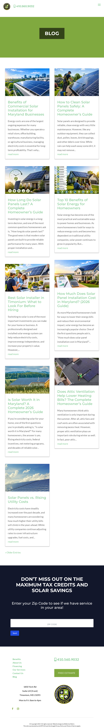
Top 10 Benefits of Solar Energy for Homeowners (72, 204)
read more (13, 154)
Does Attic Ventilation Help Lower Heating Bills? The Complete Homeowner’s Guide (76, 398)
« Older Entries (13, 552)
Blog (15, 676)
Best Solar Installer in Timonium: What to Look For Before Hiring (26, 304)
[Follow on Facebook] (12, 709)
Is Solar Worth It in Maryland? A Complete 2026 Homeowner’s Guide (25, 406)
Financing (17, 666)
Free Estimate (66, 673)
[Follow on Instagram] (18, 709)
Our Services (19, 669)
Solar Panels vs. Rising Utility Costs (27, 500)
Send (15, 633)
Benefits (17, 659)
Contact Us (18, 673)
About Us (17, 662)
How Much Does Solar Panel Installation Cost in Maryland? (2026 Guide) (76, 300)
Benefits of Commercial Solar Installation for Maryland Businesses (26, 108)
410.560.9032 (24, 6)
